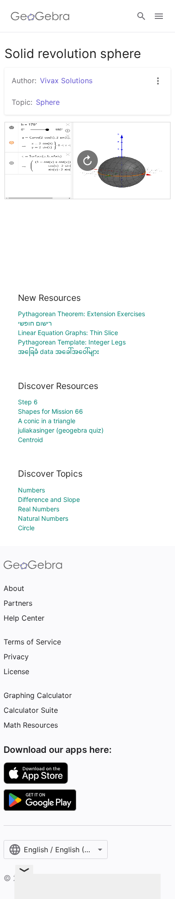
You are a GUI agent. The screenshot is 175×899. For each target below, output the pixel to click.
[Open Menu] (158, 16)
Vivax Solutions (66, 80)
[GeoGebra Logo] (40, 16)
